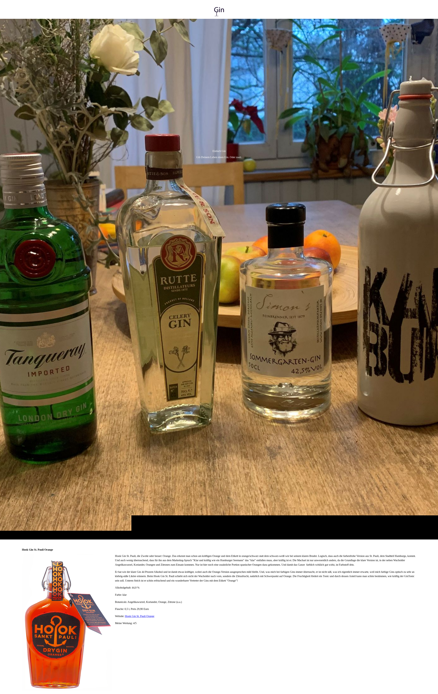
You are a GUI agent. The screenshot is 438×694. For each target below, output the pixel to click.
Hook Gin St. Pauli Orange (139, 616)
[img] (219, 279)
